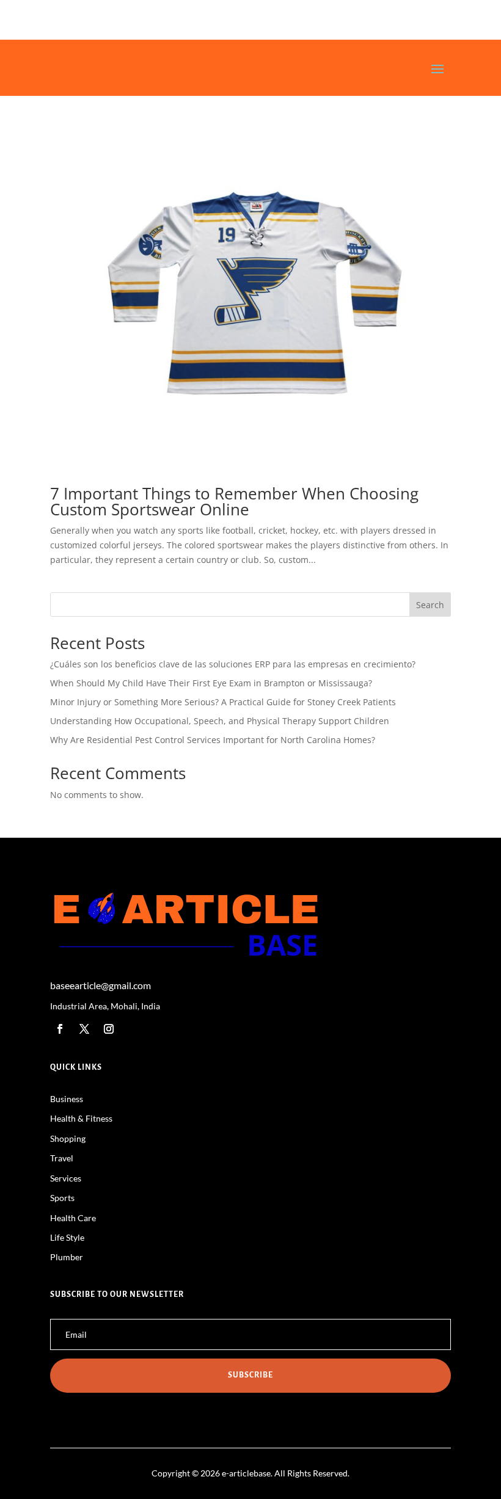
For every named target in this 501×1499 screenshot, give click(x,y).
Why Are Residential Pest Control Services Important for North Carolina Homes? (212, 740)
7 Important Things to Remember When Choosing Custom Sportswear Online (234, 501)
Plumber (66, 1257)
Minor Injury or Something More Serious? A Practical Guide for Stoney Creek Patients (223, 702)
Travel (61, 1158)
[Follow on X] (84, 1029)
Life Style (67, 1237)
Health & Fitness (81, 1118)
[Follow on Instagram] (109, 1029)
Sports (62, 1197)
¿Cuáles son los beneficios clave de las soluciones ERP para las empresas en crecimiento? (232, 664)
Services (65, 1178)
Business (66, 1099)
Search (430, 605)
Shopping (68, 1138)
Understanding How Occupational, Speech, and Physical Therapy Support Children (219, 721)
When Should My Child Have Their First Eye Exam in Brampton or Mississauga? (211, 683)
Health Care (73, 1218)
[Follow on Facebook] (60, 1029)
